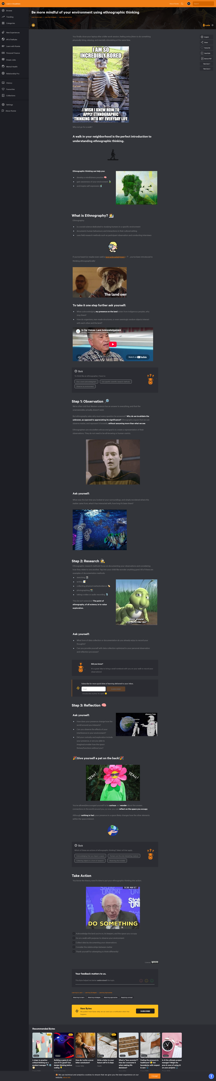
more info (66, 1077)
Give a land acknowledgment (86, 381)
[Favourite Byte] (50, 1055)
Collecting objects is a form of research (90, 860)
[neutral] (146, 980)
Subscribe (116, 689)
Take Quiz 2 (206, 69)
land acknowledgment (115, 256)
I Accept (154, 1076)
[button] (211, 1076)
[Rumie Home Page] (3, 3)
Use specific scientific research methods (116, 381)
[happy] (152, 980)
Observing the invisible (117, 860)
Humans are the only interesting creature (124, 856)
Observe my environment (85, 386)
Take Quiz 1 (206, 64)
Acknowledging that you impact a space (90, 856)
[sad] (141, 980)
